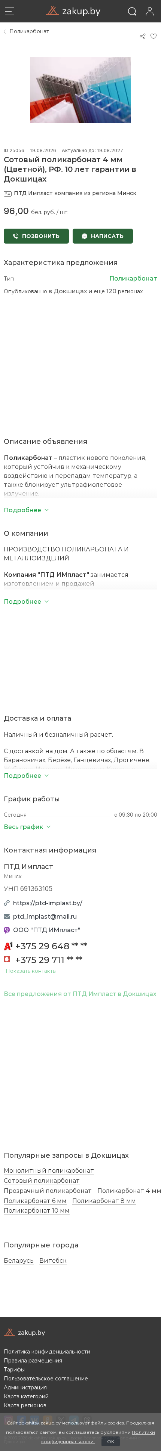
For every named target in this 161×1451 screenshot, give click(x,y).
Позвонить (40, 235)
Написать (106, 235)
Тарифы (14, 1369)
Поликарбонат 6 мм (35, 1200)
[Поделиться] (142, 36)
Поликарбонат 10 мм (37, 1210)
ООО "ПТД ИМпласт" (46, 930)
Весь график (23, 826)
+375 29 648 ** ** (51, 945)
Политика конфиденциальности (47, 1351)
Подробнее (22, 775)
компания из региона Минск (75, 193)
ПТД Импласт (28, 866)
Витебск (53, 1260)
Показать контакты (31, 971)
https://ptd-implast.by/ (47, 903)
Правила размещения (33, 1360)
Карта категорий (26, 1396)
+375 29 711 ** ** (48, 959)
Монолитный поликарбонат (49, 1170)
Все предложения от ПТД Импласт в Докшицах (80, 993)
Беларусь (19, 1260)
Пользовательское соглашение (46, 1378)
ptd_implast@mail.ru (45, 916)
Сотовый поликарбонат (42, 1180)
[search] (132, 11)
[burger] (9, 11)
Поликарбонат (29, 31)
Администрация (25, 1387)
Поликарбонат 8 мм (104, 1200)
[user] (149, 11)
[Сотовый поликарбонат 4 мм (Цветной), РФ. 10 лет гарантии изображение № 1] (80, 89)
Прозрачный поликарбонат (48, 1190)
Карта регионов (25, 1405)
